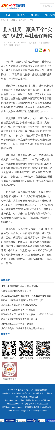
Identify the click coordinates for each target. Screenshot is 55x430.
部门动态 (50, 14)
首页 (7, 14)
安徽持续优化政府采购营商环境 (16, 291)
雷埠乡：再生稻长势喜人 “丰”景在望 (18, 310)
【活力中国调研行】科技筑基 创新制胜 (19, 286)
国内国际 (35, 14)
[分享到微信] (40, 50)
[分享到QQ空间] (48, 50)
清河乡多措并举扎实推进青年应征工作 (19, 319)
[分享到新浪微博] (44, 50)
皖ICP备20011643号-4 (14, 400)
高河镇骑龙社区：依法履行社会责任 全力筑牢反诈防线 (27, 314)
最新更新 (5, 280)
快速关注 (5, 334)
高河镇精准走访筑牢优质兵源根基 (17, 324)
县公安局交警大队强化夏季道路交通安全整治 (22, 328)
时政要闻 (20, 14)
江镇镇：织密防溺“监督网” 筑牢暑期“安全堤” (22, 300)
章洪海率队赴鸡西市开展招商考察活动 (19, 305)
